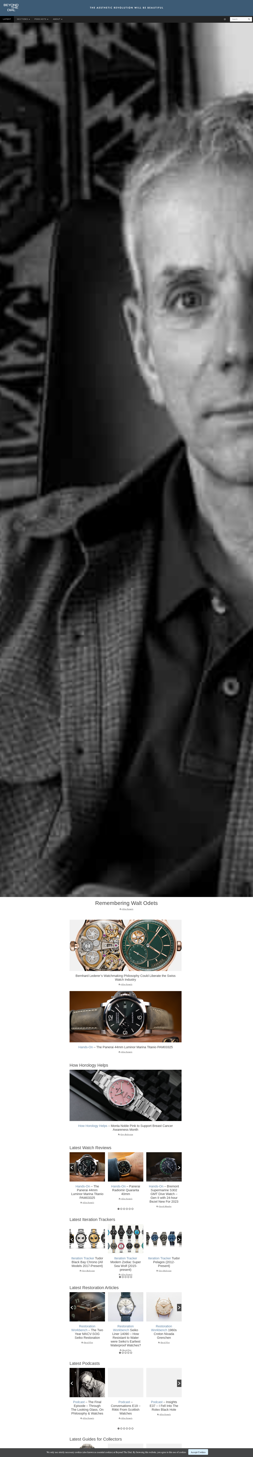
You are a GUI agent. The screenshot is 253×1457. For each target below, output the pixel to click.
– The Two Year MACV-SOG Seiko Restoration (87, 1331)
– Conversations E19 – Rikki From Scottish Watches (125, 1407)
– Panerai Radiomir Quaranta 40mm (125, 1190)
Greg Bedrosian (126, 1134)
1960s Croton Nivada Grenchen (164, 1331)
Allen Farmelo (127, 909)
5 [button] (130, 1209)
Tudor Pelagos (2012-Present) (164, 1262)
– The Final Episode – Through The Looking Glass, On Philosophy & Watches (87, 1407)
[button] (72, 1167)
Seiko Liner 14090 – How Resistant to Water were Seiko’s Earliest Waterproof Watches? (125, 1335)
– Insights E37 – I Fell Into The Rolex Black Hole (164, 1405)
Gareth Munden (165, 1206)
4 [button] (127, 1209)
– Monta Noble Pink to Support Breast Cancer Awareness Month (125, 1127)
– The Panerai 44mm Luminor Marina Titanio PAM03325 (125, 1047)
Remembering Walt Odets (126, 903)
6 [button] (132, 1209)
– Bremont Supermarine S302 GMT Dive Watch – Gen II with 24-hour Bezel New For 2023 (164, 1193)
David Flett (88, 1342)
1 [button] (118, 1209)
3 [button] (124, 1209)
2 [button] (121, 1209)
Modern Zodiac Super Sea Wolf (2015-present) (125, 1264)
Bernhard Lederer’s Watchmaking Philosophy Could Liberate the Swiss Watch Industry (126, 977)
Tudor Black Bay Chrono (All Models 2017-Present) (87, 1262)
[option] (125, 954)
